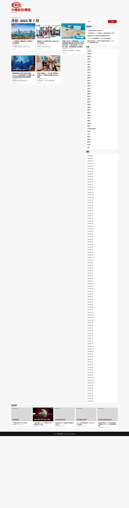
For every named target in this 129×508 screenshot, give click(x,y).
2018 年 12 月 (90, 377)
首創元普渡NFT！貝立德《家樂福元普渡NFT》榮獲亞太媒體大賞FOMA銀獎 (48, 75)
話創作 (88, 109)
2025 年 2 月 (90, 187)
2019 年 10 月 (90, 351)
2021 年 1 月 (90, 312)
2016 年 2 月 (90, 401)
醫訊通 (88, 101)
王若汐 (88, 134)
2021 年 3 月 (90, 307)
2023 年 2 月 (90, 249)
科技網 (39, 69)
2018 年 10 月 (90, 382)
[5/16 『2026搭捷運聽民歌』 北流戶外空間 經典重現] (86, 414)
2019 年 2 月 (90, 372)
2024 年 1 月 (90, 221)
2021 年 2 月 (90, 309)
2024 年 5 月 (90, 210)
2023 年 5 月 (90, 241)
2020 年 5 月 (90, 333)
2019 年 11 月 (90, 348)
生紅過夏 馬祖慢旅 (91, 128)
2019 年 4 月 (90, 367)
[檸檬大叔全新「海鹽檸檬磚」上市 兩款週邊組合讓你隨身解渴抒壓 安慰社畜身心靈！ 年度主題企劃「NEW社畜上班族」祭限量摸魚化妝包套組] (73, 31)
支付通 (88, 72)
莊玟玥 (17, 37)
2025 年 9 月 (90, 171)
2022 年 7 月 (90, 268)
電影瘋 (88, 93)
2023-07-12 (70, 48)
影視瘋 (88, 96)
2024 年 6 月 (90, 208)
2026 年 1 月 (90, 161)
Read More (14, 48)
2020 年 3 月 (90, 338)
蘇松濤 (88, 142)
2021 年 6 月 (90, 299)
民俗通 (88, 117)
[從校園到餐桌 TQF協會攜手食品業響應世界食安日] (64, 414)
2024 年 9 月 (90, 200)
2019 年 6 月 (90, 362)
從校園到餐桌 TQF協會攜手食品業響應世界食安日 (98, 35)
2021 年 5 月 (90, 301)
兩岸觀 (88, 99)
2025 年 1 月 (90, 189)
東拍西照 (89, 56)
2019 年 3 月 (90, 369)
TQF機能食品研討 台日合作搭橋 (94, 30)
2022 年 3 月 (90, 278)
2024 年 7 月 (90, 205)
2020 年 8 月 (90, 325)
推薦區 (88, 126)
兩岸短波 (89, 53)
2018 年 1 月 (90, 398)
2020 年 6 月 (90, 330)
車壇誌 (39, 37)
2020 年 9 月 (90, 322)
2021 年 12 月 (90, 283)
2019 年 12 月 (90, 346)
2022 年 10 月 (90, 260)
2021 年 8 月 (90, 294)
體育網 (88, 77)
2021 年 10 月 (90, 288)
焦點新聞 (89, 51)
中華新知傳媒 (21, 10)
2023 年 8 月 (90, 234)
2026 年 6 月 (90, 155)
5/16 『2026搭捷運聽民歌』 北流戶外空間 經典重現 (99, 38)
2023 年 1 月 (90, 252)
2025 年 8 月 (90, 174)
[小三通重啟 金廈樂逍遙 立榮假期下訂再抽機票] (23, 31)
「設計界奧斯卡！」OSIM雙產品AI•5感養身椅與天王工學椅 (100, 33)
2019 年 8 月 (90, 356)
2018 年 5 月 (90, 393)
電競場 (88, 112)
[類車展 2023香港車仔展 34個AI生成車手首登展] (48, 31)
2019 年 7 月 (90, 359)
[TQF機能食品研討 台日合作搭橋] (21, 414)
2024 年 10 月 (90, 197)
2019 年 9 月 (90, 354)
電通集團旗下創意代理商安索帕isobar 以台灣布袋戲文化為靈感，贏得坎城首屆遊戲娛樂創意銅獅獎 (23, 75)
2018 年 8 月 (90, 388)
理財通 (88, 69)
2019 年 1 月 (90, 375)
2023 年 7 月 (90, 236)
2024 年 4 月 (90, 213)
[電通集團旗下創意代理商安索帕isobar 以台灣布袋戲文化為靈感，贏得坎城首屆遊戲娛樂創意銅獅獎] (23, 63)
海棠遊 (88, 61)
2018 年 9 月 (90, 385)
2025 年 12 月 (90, 163)
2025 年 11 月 (90, 166)
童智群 (74, 37)
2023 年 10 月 (90, 228)
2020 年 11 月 (90, 317)
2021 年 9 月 (90, 291)
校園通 (88, 107)
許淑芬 (88, 144)
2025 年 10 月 (90, 168)
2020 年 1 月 (90, 343)
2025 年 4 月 (90, 181)
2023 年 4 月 (90, 244)
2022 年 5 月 (90, 273)
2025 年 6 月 (90, 179)
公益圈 (88, 115)
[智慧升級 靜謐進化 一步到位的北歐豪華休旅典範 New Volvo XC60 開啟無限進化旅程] (107, 414)
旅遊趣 (14, 37)
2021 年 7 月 (90, 296)
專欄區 (88, 120)
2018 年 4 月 (90, 395)
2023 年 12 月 (90, 223)
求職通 (88, 123)
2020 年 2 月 (90, 341)
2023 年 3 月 (90, 247)
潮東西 (42, 37)
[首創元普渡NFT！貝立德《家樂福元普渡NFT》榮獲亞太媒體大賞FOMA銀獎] (48, 63)
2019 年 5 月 (90, 364)
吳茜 (88, 147)
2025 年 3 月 (90, 184)
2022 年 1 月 (90, 281)
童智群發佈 (65, 48)
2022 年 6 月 (90, 270)
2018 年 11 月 (90, 380)
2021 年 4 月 (90, 304)
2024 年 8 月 (90, 202)
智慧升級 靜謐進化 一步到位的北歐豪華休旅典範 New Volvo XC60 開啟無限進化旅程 (100, 41)
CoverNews (66, 434)
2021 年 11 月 (90, 286)
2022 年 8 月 (90, 265)
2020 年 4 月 (90, 335)
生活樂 (14, 69)
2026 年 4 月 (90, 158)
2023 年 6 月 (90, 239)
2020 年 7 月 (90, 328)
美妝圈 (88, 85)
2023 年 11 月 (90, 226)
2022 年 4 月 (90, 275)
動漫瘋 (45, 37)
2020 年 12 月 (90, 315)
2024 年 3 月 (90, 215)
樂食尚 (64, 37)
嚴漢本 (70, 37)
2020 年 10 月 (90, 320)
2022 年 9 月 (90, 262)
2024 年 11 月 (90, 194)
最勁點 (88, 83)
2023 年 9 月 (90, 231)
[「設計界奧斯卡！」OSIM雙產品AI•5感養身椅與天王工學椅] (43, 414)
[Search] (117, 17)
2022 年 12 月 (90, 255)
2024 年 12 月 (90, 192)
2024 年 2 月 (90, 218)
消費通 (88, 104)
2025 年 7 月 (90, 176)
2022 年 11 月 (90, 257)
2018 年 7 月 (90, 390)
